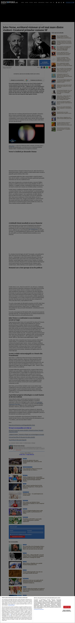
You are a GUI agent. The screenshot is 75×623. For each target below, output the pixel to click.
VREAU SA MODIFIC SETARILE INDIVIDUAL (66, 610)
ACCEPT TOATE (67, 607)
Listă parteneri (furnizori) (39, 609)
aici (10, 614)
